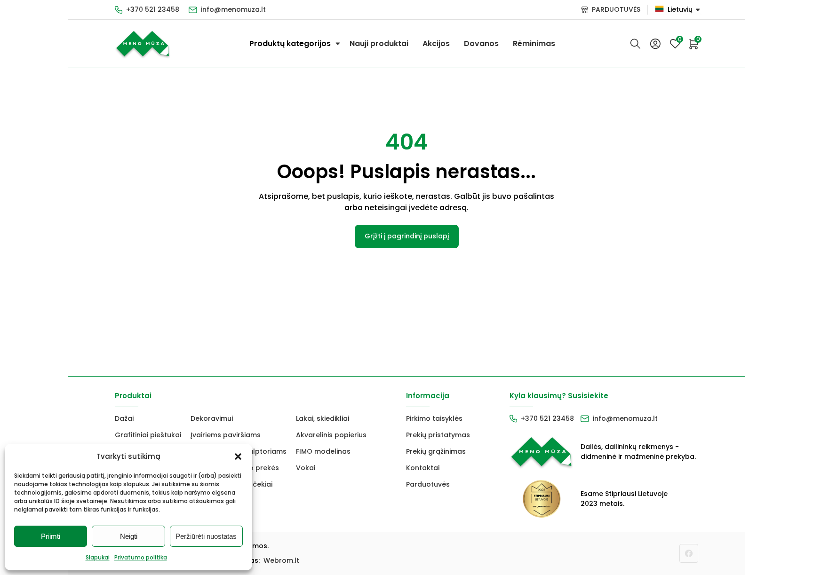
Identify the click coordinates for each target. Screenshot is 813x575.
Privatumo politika (140, 557)
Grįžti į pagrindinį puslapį (407, 236)
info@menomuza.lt (233, 9)
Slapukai (98, 557)
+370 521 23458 (152, 9)
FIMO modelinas (323, 451)
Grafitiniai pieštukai (148, 435)
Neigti (128, 536)
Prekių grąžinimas (436, 451)
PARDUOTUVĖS (616, 9)
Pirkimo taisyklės (434, 418)
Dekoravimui (212, 418)
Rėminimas (534, 43)
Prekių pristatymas (438, 435)
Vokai (305, 468)
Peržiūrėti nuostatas (206, 536)
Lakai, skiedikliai (322, 418)
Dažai (124, 418)
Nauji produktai (379, 43)
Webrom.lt (281, 560)
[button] (238, 456)
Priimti (50, 536)
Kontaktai (422, 468)
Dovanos (481, 43)
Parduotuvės (428, 484)
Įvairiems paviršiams (226, 435)
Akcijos (436, 43)
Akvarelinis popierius (331, 435)
